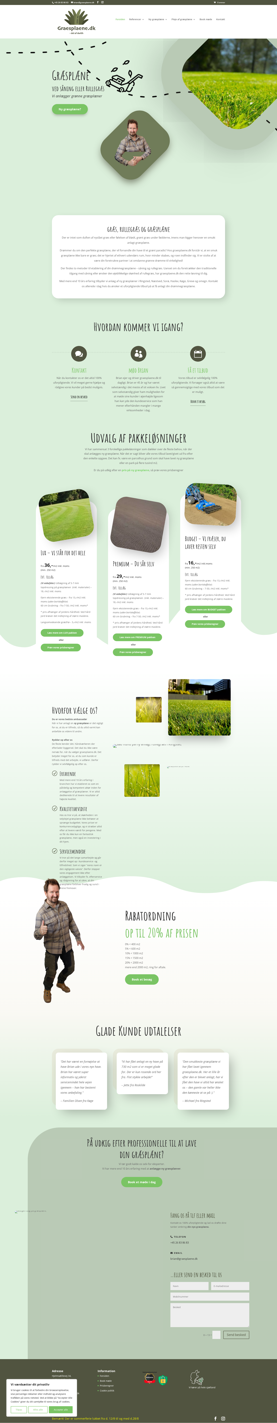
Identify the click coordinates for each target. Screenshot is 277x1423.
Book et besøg (198, 401)
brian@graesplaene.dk (183, 1259)
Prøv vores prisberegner (60, 647)
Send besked (236, 1335)
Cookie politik (107, 1390)
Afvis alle (38, 1409)
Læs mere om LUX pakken (62, 632)
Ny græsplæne (156, 19)
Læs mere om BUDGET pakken (209, 609)
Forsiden (120, 19)
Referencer (135, 19)
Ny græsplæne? (70, 109)
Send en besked (79, 396)
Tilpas (19, 1409)
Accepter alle (61, 1409)
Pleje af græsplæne (182, 19)
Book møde (206, 19)
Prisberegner (107, 1385)
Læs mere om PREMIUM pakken (137, 637)
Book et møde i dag (142, 1182)
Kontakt (220, 19)
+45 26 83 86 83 (61, 2)
